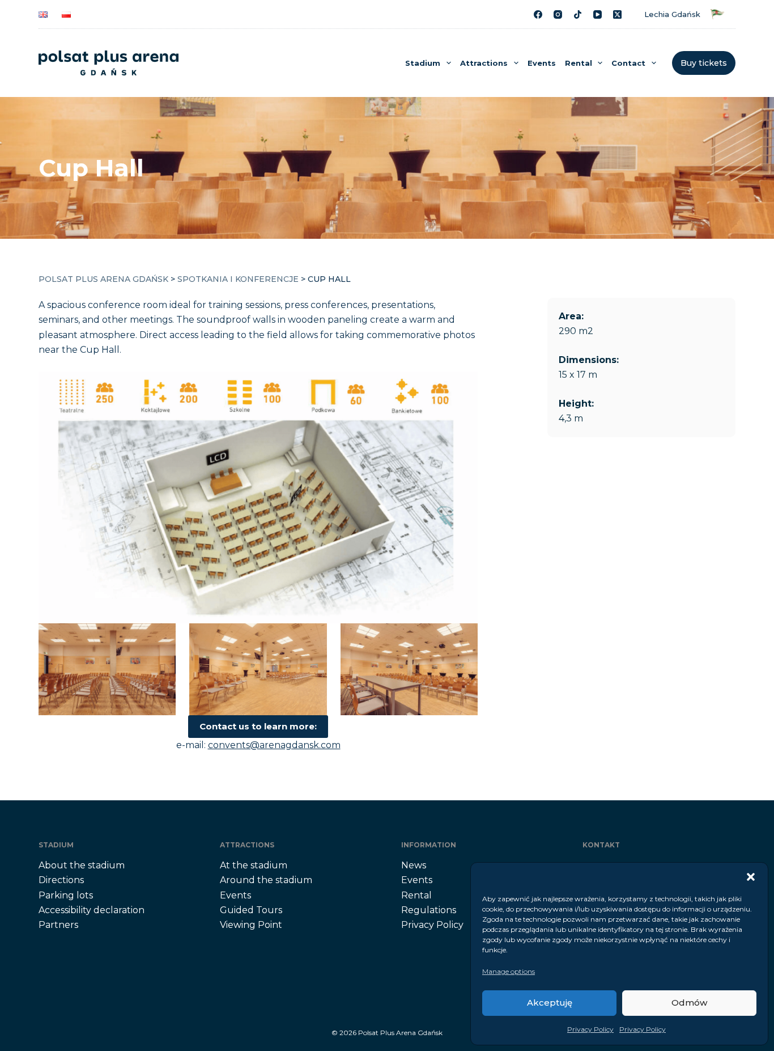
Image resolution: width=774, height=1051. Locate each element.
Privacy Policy (590, 1029)
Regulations (428, 910)
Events (542, 62)
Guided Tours (251, 910)
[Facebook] (538, 14)
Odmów (689, 1002)
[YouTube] (597, 14)
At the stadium (253, 865)
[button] (750, 877)
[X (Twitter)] (617, 14)
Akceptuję (549, 1002)
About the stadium (82, 865)
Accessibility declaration (91, 910)
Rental (578, 62)
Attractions (484, 62)
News (413, 865)
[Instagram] (558, 14)
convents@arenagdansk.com (274, 745)
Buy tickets (704, 63)
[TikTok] (577, 14)
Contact (628, 62)
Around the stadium (266, 880)
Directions (61, 880)
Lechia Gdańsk (674, 14)
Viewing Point (251, 924)
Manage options (508, 971)
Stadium (422, 62)
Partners (58, 924)
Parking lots (66, 895)
